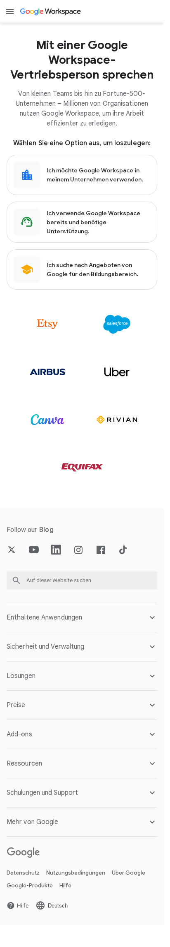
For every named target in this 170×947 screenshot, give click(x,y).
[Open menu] (10, 11)
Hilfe (65, 885)
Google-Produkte (30, 885)
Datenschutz (23, 872)
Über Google (128, 872)
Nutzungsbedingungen (75, 872)
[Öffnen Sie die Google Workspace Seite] (51, 11)
